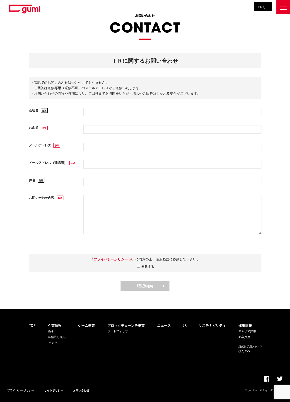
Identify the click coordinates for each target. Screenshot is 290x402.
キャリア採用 (247, 331)
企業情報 (55, 325)
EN (260, 7)
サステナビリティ (212, 325)
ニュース (164, 325)
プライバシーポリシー (111, 259)
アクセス (54, 343)
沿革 (51, 331)
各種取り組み (57, 337)
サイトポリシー (53, 390)
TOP (32, 325)
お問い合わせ (81, 390)
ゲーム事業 (86, 325)
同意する (147, 266)
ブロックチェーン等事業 (126, 325)
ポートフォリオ (117, 331)
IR (184, 325)
